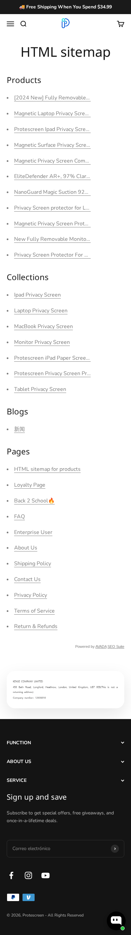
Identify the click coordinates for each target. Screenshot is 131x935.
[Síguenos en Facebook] (11, 875)
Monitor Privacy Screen (42, 342)
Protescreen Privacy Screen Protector (59, 373)
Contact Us (27, 579)
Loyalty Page (29, 485)
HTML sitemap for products (47, 469)
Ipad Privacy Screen (37, 295)
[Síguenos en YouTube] (45, 875)
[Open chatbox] (116, 920)
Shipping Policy (32, 563)
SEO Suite (115, 646)
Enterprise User (33, 532)
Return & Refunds (35, 626)
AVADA (100, 646)
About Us (25, 547)
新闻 (19, 429)
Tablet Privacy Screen (40, 389)
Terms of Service (34, 611)
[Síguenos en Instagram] (28, 875)
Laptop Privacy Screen (41, 310)
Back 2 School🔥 (34, 500)
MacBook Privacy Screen (43, 326)
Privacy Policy (30, 595)
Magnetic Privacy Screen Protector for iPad (65, 223)
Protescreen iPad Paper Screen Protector (63, 358)
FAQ (19, 516)
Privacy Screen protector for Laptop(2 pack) (66, 208)
